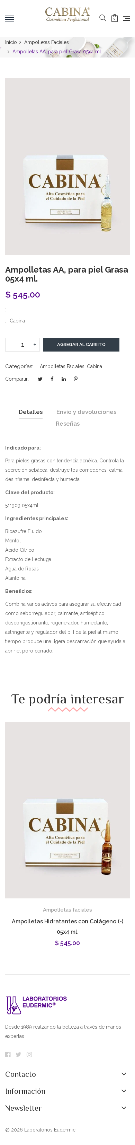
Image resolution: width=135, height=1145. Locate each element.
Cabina (94, 366)
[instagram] (29, 1055)
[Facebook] (7, 1055)
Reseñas (68, 423)
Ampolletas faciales (67, 910)
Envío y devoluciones (86, 411)
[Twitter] (18, 1055)
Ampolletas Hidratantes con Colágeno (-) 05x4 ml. (67, 926)
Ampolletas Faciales (62, 366)
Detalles (31, 411)
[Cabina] (67, 18)
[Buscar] (102, 18)
